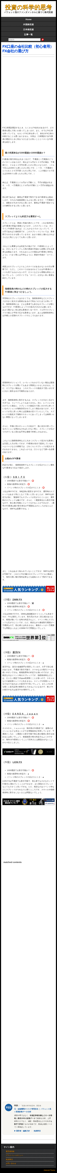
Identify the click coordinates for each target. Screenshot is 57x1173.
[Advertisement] (28, 93)
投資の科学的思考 (28, 7)
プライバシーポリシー (14, 1155)
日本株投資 (28, 29)
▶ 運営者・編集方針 (22, 1131)
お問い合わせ (11, 1163)
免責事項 (37, 1131)
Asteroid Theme (49, 1170)
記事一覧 (28, 34)
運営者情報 (10, 1151)
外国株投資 (28, 24)
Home (29, 19)
